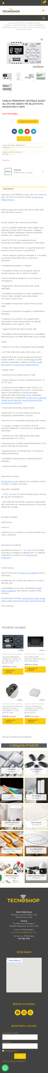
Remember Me (10, 1051)
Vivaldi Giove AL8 (37, 601)
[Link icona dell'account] (3, 3)
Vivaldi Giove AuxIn (9, 481)
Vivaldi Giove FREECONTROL (25, 365)
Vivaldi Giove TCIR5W (27, 573)
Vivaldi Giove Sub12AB (32, 400)
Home (10, 23)
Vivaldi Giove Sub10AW (11, 400)
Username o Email (10, 1033)
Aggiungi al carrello (27, 121)
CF (23, 152)
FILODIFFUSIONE (19, 25)
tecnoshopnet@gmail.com (24, 932)
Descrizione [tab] (8, 189)
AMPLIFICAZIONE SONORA (21, 147)
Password (6, 1042)
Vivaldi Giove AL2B (30, 598)
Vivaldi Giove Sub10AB (36, 398)
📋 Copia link (24, 138)
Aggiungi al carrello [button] (10, 671)
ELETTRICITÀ (20, 23)
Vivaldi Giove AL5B (20, 601)
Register (22, 1061)
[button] (43, 18)
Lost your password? (10, 1061)
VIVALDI (12, 154)
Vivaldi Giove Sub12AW (11, 403)
